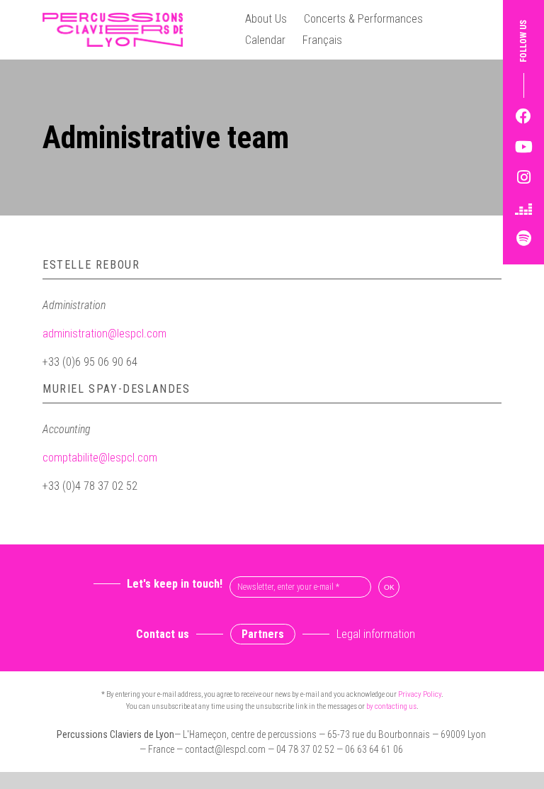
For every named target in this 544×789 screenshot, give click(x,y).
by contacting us (391, 706)
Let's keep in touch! (174, 584)
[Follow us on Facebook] (523, 116)
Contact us (162, 634)
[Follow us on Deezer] (523, 208)
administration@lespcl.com (104, 333)
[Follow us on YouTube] (523, 147)
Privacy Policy (419, 694)
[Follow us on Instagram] (523, 177)
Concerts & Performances (363, 19)
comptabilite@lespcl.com (99, 457)
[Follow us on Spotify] (523, 238)
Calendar (265, 40)
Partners (263, 634)
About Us (266, 19)
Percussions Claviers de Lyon (118, 30)
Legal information (375, 634)
